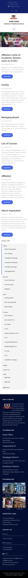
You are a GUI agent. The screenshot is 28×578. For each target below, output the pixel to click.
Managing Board (10, 117)
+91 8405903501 (7, 549)
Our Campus (8, 253)
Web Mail (7, 382)
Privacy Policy (7, 522)
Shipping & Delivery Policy (10, 524)
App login (7, 377)
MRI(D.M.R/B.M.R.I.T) (10, 346)
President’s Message (11, 258)
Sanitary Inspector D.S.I (11, 333)
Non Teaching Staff (10, 302)
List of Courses (9, 143)
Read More (7, 76)
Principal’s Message (11, 267)
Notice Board (8, 306)
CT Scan (6, 351)
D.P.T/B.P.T (7, 324)
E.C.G (5, 337)
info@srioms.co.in (15, 6)
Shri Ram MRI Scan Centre (10, 562)
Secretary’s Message (11, 262)
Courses (5, 312)
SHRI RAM (14, 21)
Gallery (5, 365)
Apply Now (6, 387)
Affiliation (6, 176)
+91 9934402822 (7, 547)
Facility (5, 85)
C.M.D (6, 329)
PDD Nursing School (9, 564)
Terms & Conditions (8, 518)
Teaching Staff (8, 298)
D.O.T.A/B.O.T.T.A (9, 320)
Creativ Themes (17, 575)
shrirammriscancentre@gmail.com (13, 558)
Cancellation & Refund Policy (11, 520)
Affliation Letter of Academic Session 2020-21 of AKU (11, 58)
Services (5, 277)
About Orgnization (11, 210)
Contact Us (6, 370)
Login (4, 374)
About (5, 246)
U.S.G (5, 355)
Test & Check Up (9, 280)
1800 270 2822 (13, 4)
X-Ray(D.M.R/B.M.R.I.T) (11, 342)
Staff (4, 294)
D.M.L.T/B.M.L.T (8, 315)
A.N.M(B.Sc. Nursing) (10, 360)
